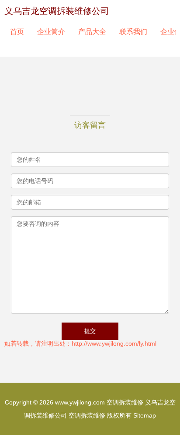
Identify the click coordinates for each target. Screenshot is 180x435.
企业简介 (51, 31)
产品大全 (92, 31)
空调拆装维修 (125, 402)
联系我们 (133, 31)
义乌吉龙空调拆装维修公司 (56, 11)
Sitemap (144, 415)
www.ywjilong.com (80, 402)
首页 (17, 31)
